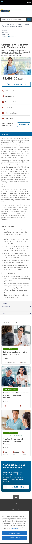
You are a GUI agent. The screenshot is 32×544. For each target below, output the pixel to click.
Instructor (5, 310)
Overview (5, 134)
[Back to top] (16, 504)
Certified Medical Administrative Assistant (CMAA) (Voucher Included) (16, 395)
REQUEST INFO (24, 125)
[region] (14, 527)
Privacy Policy (14, 528)
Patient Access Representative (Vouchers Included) (15, 353)
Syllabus (4, 303)
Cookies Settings (15, 537)
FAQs (3, 313)
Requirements (6, 306)
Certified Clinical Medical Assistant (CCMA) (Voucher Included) (13, 441)
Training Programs (10, 24)
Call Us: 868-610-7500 (16, 84)
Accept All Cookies (15, 533)
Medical (20, 24)
